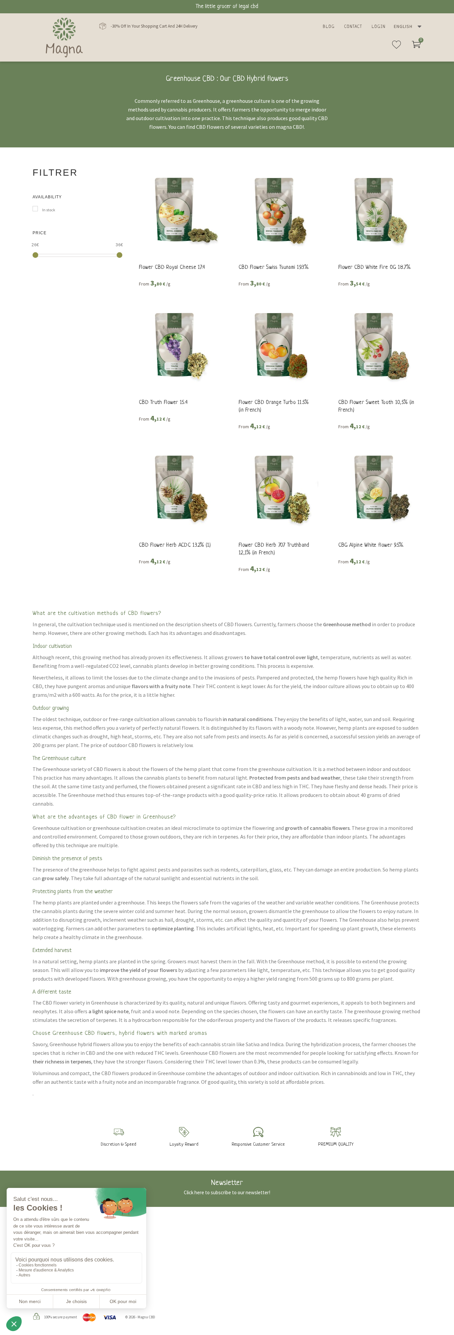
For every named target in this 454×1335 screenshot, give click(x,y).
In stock (48, 209)
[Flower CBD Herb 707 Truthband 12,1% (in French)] (277, 486)
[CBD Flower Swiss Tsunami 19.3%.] (277, 209)
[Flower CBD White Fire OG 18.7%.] (376, 209)
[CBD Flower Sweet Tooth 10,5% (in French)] (376, 344)
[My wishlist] (396, 47)
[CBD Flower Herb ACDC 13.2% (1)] (177, 486)
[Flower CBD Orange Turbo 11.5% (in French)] (277, 344)
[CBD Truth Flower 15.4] (177, 344)
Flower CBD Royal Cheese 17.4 (172, 268)
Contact (353, 26)
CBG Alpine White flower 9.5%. (371, 545)
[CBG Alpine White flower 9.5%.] (376, 486)
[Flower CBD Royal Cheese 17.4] (177, 209)
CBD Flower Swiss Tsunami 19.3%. (274, 268)
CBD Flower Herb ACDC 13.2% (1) (175, 545)
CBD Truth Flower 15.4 (163, 403)
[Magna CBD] (64, 37)
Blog (329, 26)
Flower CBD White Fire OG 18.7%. (374, 268)
